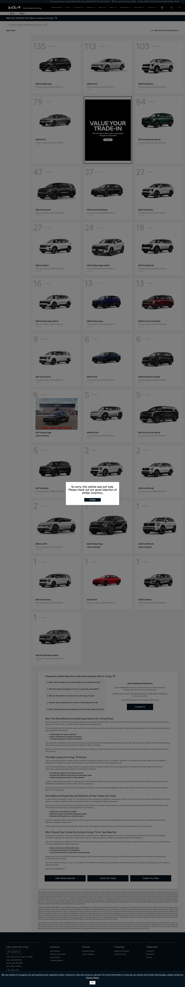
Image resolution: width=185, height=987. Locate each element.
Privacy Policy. (92, 978)
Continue (92, 500)
